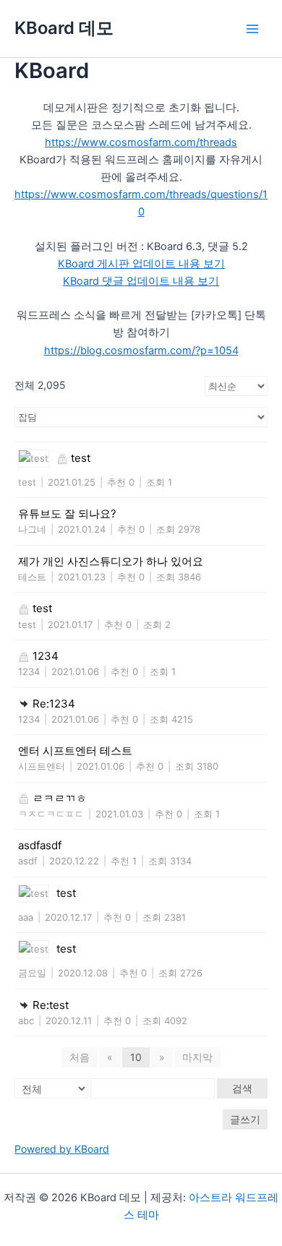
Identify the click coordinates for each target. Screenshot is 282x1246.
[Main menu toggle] (252, 29)
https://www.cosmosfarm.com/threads (141, 142)
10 (136, 1057)
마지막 (197, 1057)
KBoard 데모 (64, 27)
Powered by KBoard (61, 1149)
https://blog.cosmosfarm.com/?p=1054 (141, 350)
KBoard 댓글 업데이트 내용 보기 (141, 281)
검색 (242, 1088)
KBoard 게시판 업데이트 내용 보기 (141, 263)
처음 (79, 1057)
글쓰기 (245, 1119)
